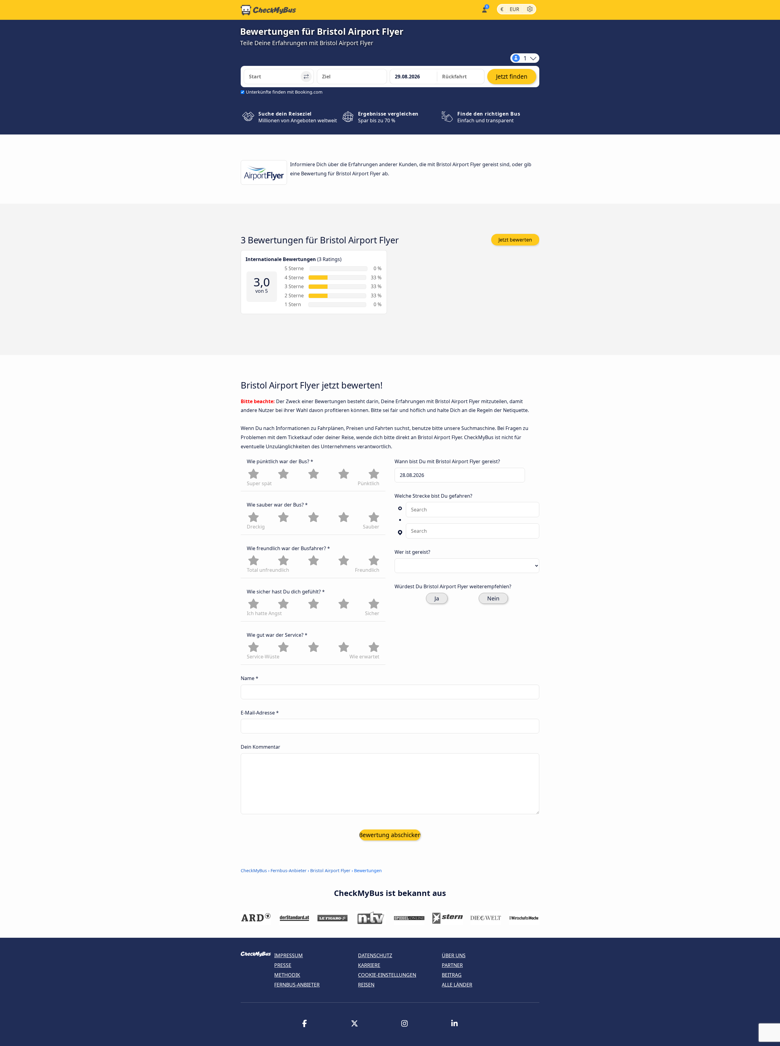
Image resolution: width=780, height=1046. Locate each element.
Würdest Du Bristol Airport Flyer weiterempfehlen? (453, 586)
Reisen (366, 984)
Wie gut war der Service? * (277, 635)
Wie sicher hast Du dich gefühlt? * (286, 591)
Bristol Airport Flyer (330, 870)
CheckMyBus (254, 870)
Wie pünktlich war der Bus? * (280, 461)
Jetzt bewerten (515, 239)
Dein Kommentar (260, 746)
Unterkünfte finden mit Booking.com (284, 92)
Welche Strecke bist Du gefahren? (433, 496)
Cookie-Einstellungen (387, 975)
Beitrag (452, 975)
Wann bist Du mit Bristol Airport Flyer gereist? (447, 461)
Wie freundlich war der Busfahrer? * (288, 548)
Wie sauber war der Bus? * (277, 504)
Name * (249, 678)
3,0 (262, 282)
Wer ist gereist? (412, 552)
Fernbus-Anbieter (289, 870)
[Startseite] (268, 10)
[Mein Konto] (484, 9)
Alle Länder (457, 984)
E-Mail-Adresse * (260, 712)
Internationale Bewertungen (281, 259)
